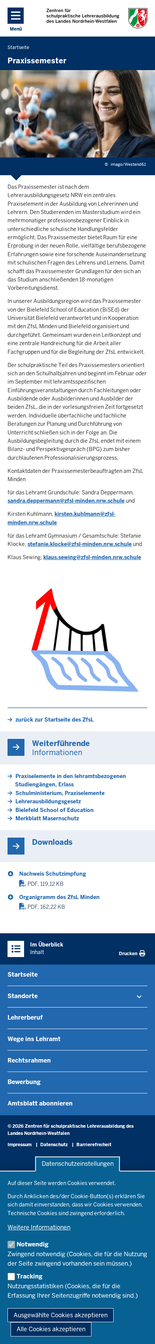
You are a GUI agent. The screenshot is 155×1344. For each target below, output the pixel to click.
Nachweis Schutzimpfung (52, 873)
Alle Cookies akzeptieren (51, 1329)
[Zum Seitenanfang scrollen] (139, 1330)
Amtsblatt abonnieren (40, 1103)
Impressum (20, 1145)
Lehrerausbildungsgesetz (48, 801)
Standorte (23, 996)
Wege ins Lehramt (34, 1039)
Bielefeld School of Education (54, 810)
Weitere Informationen (39, 1227)
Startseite (23, 975)
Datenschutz (54, 1145)
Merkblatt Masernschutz (47, 818)
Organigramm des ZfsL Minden (59, 897)
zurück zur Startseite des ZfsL (54, 719)
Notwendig (33, 1244)
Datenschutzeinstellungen (78, 1164)
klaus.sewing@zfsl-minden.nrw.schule (92, 557)
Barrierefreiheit (93, 1145)
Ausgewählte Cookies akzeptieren (61, 1315)
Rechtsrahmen (29, 1060)
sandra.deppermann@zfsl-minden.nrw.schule (66, 500)
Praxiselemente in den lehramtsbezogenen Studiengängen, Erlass (70, 780)
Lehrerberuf (25, 1017)
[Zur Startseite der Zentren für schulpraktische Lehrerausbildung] (96, 18)
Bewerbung (24, 1082)
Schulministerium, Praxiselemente (60, 793)
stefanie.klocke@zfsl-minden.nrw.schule (79, 544)
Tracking (30, 1276)
